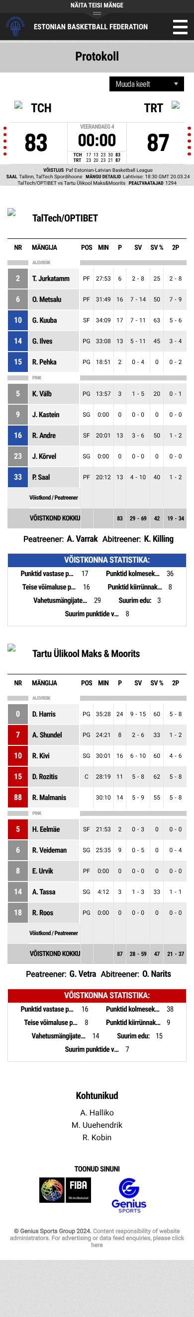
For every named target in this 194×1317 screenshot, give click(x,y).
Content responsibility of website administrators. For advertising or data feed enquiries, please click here (97, 1238)
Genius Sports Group (129, 1195)
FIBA (65, 1195)
